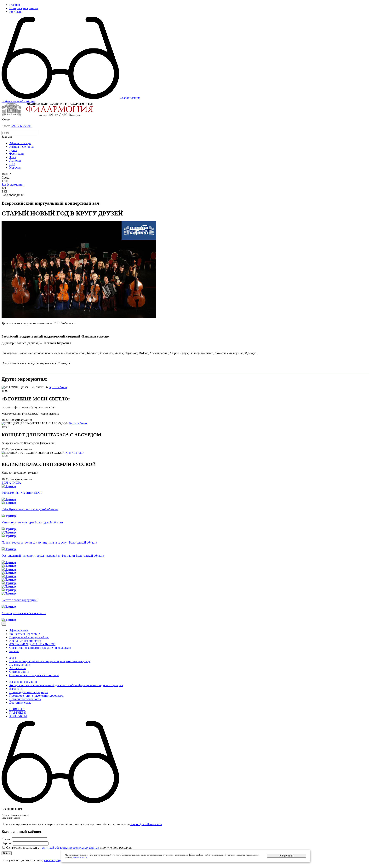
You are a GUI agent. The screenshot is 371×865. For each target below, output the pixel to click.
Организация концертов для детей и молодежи (40, 647)
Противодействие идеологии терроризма (36, 695)
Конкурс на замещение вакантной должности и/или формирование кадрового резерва (66, 685)
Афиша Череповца (21, 146)
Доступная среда (20, 702)
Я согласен (286, 855)
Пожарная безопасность (25, 699)
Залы (12, 157)
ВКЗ (12, 164)
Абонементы (17, 668)
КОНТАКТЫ (18, 716)
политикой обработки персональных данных (69, 847)
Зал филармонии (13, 184)
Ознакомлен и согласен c (22, 847)
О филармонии (19, 671)
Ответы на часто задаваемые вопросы (34, 675)
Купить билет (58, 387)
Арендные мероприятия (25, 640)
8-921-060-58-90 (21, 126)
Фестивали (16, 153)
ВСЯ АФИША (11, 482)
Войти (6, 853)
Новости (15, 167)
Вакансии (15, 688)
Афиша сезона (18, 630)
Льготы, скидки (19, 664)
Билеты (14, 651)
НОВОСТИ (17, 709)
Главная (14, 4)
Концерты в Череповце (24, 633)
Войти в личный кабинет (18, 101)
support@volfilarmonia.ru (146, 824)
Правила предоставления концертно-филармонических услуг (49, 661)
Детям (13, 150)
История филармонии (23, 8)
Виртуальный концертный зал (29, 637)
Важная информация (23, 681)
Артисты (15, 160)
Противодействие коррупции (28, 692)
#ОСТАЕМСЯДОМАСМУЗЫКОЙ (32, 644)
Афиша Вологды (20, 143)
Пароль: (7, 843)
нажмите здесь (80, 857)
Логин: (6, 839)
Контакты (15, 11)
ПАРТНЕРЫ (17, 712)
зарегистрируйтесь (56, 860)
